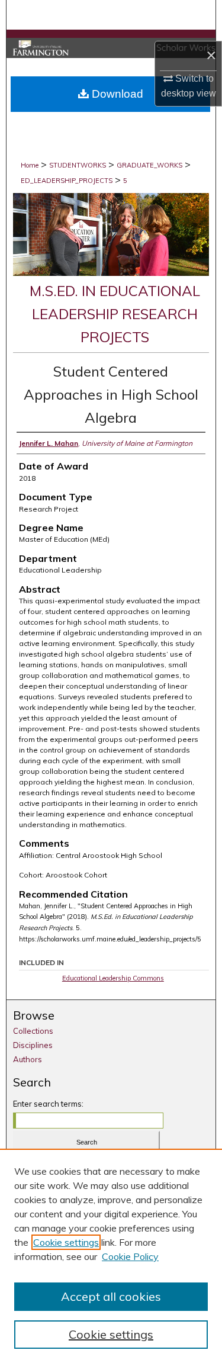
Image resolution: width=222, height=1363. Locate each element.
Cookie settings (66, 1242)
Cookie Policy (130, 1256)
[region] (111, 1256)
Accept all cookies (111, 1296)
